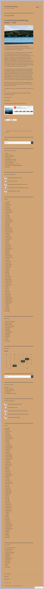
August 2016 (7, 303)
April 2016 (7, 309)
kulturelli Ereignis (8, 331)
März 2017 (7, 293)
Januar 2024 (8, 218)
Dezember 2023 (8, 219)
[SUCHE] (32, 142)
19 (22, 361)
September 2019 (8, 257)
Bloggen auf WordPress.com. (17, 585)
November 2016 (8, 299)
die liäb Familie (8, 324)
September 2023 (9, 221)
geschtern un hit (8, 327)
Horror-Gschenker (9, 162)
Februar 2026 (8, 205)
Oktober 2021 (8, 239)
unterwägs (7, 340)
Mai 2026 (7, 203)
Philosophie (7, 334)
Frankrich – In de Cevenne (9, 58)
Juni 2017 (7, 288)
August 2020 (8, 249)
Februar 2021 (8, 245)
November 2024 (8, 212)
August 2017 (7, 285)
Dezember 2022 (8, 228)
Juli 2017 (7, 287)
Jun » (27, 368)
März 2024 (7, 216)
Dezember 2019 (8, 255)
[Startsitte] (7, 583)
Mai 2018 (7, 272)
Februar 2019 (8, 261)
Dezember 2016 (8, 297)
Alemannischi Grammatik (10, 159)
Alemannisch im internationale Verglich (13, 165)
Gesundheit (7, 328)
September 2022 (9, 231)
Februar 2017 (8, 294)
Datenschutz (7, 579)
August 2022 (8, 233)
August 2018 (7, 267)
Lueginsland (7, 333)
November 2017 (8, 281)
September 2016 (8, 302)
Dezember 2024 (8, 210)
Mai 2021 (7, 242)
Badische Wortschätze (10, 321)
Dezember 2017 (8, 279)
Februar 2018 (8, 276)
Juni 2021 (7, 240)
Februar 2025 (8, 209)
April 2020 (7, 252)
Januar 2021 (7, 246)
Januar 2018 (7, 278)
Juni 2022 (7, 234)
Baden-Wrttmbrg (9, 155)
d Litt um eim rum (9, 323)
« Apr (10, 368)
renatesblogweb (9, 130)
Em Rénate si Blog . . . (11, 7)
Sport (6, 339)
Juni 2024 (7, 215)
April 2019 (7, 260)
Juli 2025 (7, 206)
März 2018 (7, 275)
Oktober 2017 (8, 282)
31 (14, 365)
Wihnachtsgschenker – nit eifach (12, 164)
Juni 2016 (7, 306)
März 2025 (7, 207)
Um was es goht (7, 573)
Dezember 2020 (8, 248)
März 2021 (7, 243)
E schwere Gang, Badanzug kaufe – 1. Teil (16, 21)
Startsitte (6, 576)
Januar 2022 (8, 236)
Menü (37, 7)
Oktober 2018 (8, 266)
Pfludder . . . (18, 191)
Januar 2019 (7, 263)
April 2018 (7, 273)
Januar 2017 (7, 296)
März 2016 (7, 311)
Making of (7, 167)
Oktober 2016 (8, 300)
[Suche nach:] (17, 142)
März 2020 (7, 254)
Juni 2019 (7, 258)
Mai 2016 (7, 308)
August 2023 (8, 222)
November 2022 (8, 230)
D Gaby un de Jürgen (9, 156)
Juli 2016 (7, 305)
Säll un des (24, 130)
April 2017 (7, 291)
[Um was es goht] (5, 583)
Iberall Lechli (8, 158)
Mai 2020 (7, 251)
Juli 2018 (7, 269)
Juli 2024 (7, 213)
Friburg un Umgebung (10, 325)
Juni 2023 (7, 224)
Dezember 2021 (8, 237)
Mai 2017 (7, 290)
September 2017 (8, 284)
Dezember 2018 (8, 264)
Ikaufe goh (20, 130)
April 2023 (7, 225)
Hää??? (7, 153)
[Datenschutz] (10, 583)
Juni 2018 (7, 270)
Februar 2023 (8, 227)
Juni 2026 (7, 202)
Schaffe (7, 337)
